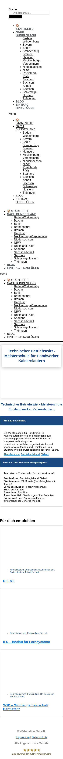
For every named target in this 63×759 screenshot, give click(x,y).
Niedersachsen (32, 66)
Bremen (28, 54)
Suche (13, 9)
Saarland (28, 79)
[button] (14, 114)
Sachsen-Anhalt (29, 84)
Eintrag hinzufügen (25, 106)
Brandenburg (31, 51)
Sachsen (28, 88)
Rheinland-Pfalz (24, 245)
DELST (8, 581)
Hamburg (28, 57)
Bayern (27, 44)
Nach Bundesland (26, 34)
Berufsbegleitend (30, 454)
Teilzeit (45, 454)
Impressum (23, 737)
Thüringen (29, 98)
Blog (20, 101)
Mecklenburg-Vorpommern (31, 62)
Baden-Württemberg (31, 40)
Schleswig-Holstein (30, 94)
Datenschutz (39, 737)
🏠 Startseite (24, 27)
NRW (26, 69)
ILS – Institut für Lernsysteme (26, 642)
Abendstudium (12, 454)
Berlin (26, 47)
